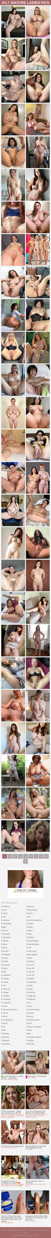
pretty (30, 985)
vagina (31, 1040)
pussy (30, 989)
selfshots (31, 999)
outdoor (31, 961)
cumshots (6, 1003)
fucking (5, 1034)
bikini (4, 944)
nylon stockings (34, 1027)
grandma (6, 1044)
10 (25, 861)
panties (31, 979)
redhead (31, 992)
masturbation (33, 944)
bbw (4, 927)
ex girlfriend (7, 1020)
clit (3, 985)
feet (4, 1030)
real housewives (35, 920)
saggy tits (32, 996)
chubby (5, 979)
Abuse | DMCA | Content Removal (14, 1230)
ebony (5, 1013)
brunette (6, 965)
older (30, 958)
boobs (5, 958)
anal (4, 910)
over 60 (31, 975)
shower (31, 1013)
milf (29, 948)
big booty (6, 937)
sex (29, 1003)
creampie (6, 999)
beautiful (6, 934)
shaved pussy (34, 1010)
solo (30, 1023)
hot (29, 917)
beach (5, 930)
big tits (5, 941)
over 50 (31, 972)
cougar (5, 992)
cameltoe (6, 975)
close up (6, 989)
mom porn (32, 951)
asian (4, 913)
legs (30, 934)
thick (30, 1030)
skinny (30, 1016)
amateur (6, 906)
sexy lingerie (33, 941)
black (4, 948)
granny (31, 906)
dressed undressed (10, 1010)
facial (4, 1023)
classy (5, 982)
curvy (4, 1006)
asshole (5, 920)
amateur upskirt (34, 1037)
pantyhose (32, 982)
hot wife (31, 1044)
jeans (30, 927)
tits (29, 1034)
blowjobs (6, 955)
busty (4, 968)
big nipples (32, 955)
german (5, 1037)
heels (30, 913)
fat (3, 1027)
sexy (30, 1006)
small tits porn (34, 1020)
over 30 (31, 965)
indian (30, 924)
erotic (4, 1016)
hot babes (6, 924)
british (5, 961)
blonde (5, 951)
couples (5, 996)
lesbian (31, 937)
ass (4, 917)
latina (30, 930)
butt (4, 972)
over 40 (31, 968)
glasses (5, 1040)
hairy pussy (33, 910)
